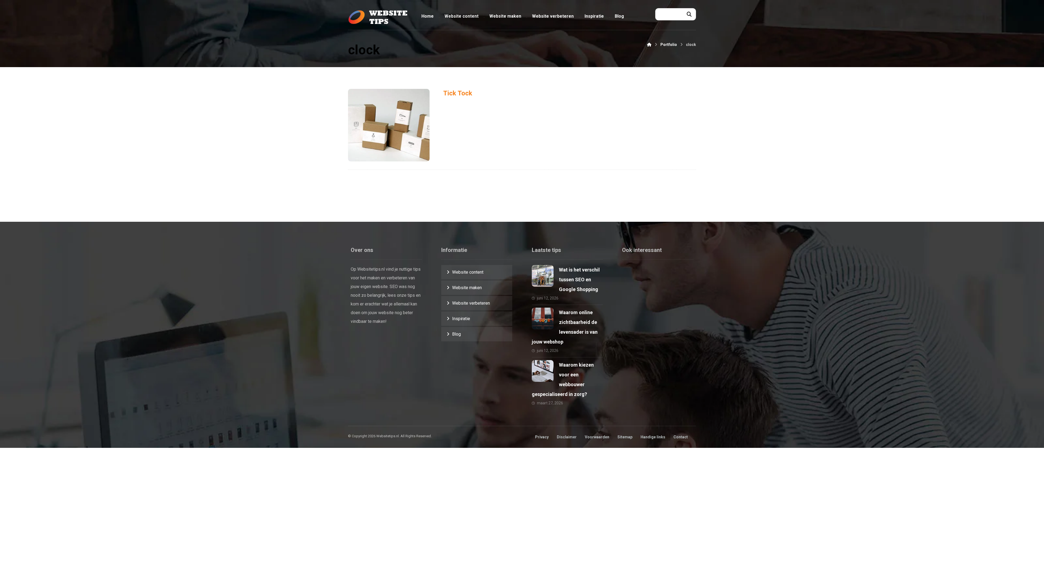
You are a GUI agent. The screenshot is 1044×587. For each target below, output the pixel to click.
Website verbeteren (471, 303)
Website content (467, 272)
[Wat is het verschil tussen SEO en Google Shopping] (543, 276)
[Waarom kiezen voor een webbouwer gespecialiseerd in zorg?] (543, 371)
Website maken (467, 287)
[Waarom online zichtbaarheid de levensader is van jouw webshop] (543, 318)
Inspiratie (461, 318)
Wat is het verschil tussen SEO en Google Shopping (579, 279)
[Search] (689, 14)
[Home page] (649, 44)
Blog (456, 334)
